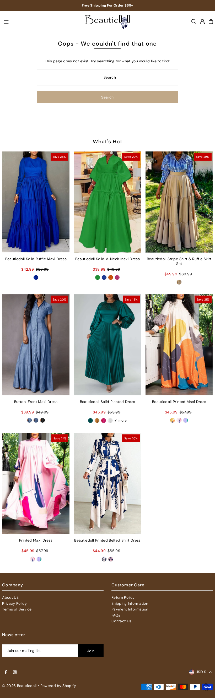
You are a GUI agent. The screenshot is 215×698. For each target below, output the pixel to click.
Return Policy (123, 597)
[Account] (202, 21)
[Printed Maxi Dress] (35, 483)
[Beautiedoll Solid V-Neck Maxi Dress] (107, 202)
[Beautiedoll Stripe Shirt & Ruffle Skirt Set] (179, 202)
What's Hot (107, 141)
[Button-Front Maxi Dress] (35, 344)
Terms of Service (17, 609)
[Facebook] (6, 672)
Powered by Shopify (58, 685)
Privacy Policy (14, 603)
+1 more (121, 420)
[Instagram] (15, 672)
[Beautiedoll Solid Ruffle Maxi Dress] (35, 202)
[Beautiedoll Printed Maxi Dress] (179, 344)
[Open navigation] (40, 21)
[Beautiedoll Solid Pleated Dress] (107, 344)
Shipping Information (129, 603)
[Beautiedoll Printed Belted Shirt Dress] (107, 483)
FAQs (115, 615)
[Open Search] (193, 21)
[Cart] (211, 21)
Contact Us (121, 621)
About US (10, 597)
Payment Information (129, 609)
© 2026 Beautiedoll (19, 685)
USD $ (201, 671)
